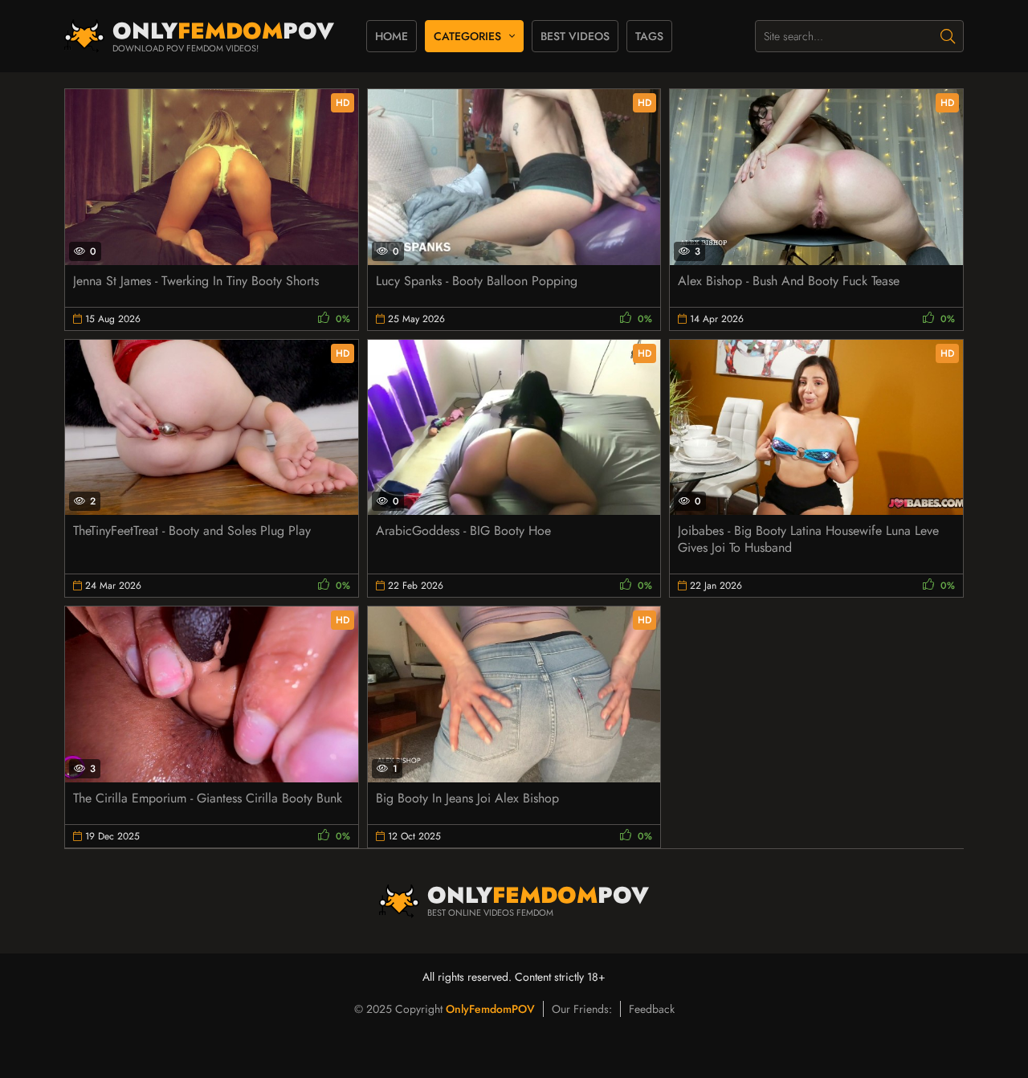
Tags (649, 36)
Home (391, 36)
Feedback (652, 1009)
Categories (467, 36)
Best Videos (575, 36)
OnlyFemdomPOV (490, 1009)
